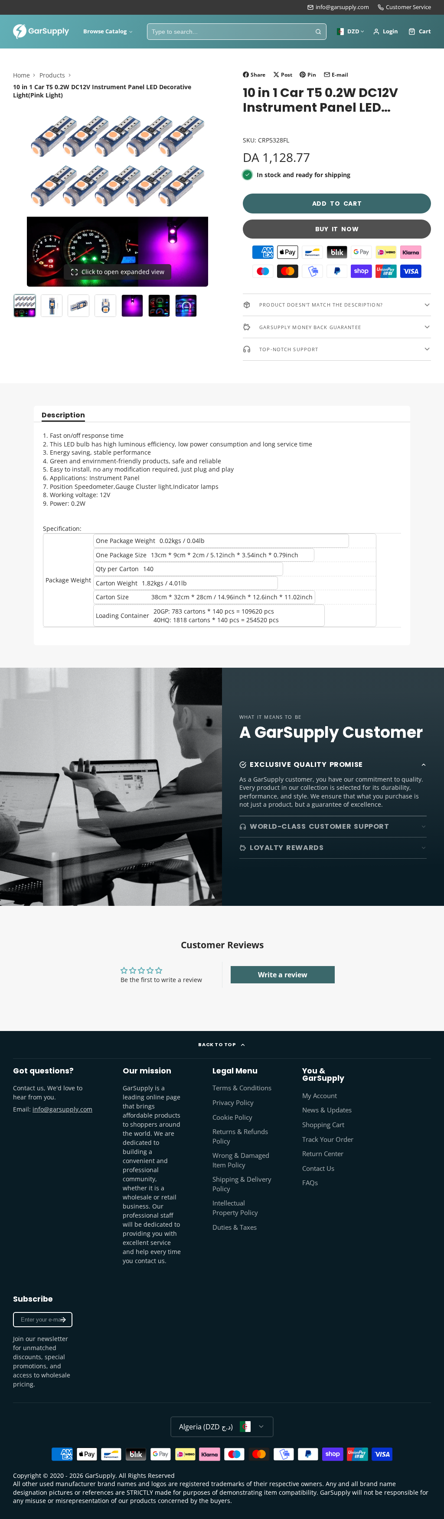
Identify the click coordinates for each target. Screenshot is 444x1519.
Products (52, 75)
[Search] (318, 31)
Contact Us (318, 1168)
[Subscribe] (63, 1319)
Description (63, 416)
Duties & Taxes (234, 1227)
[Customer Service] (404, 7)
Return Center (322, 1153)
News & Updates (327, 1110)
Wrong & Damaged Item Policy (240, 1160)
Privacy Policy (233, 1102)
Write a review (282, 974)
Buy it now (337, 229)
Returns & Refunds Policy (240, 1136)
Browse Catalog (105, 31)
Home (21, 75)
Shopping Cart (323, 1124)
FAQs (310, 1182)
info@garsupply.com (342, 7)
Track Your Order (327, 1139)
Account (385, 31)
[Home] (41, 31)
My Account (319, 1095)
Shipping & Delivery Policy (241, 1184)
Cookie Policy (232, 1117)
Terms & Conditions (241, 1087)
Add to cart (337, 203)
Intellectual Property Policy (235, 1208)
